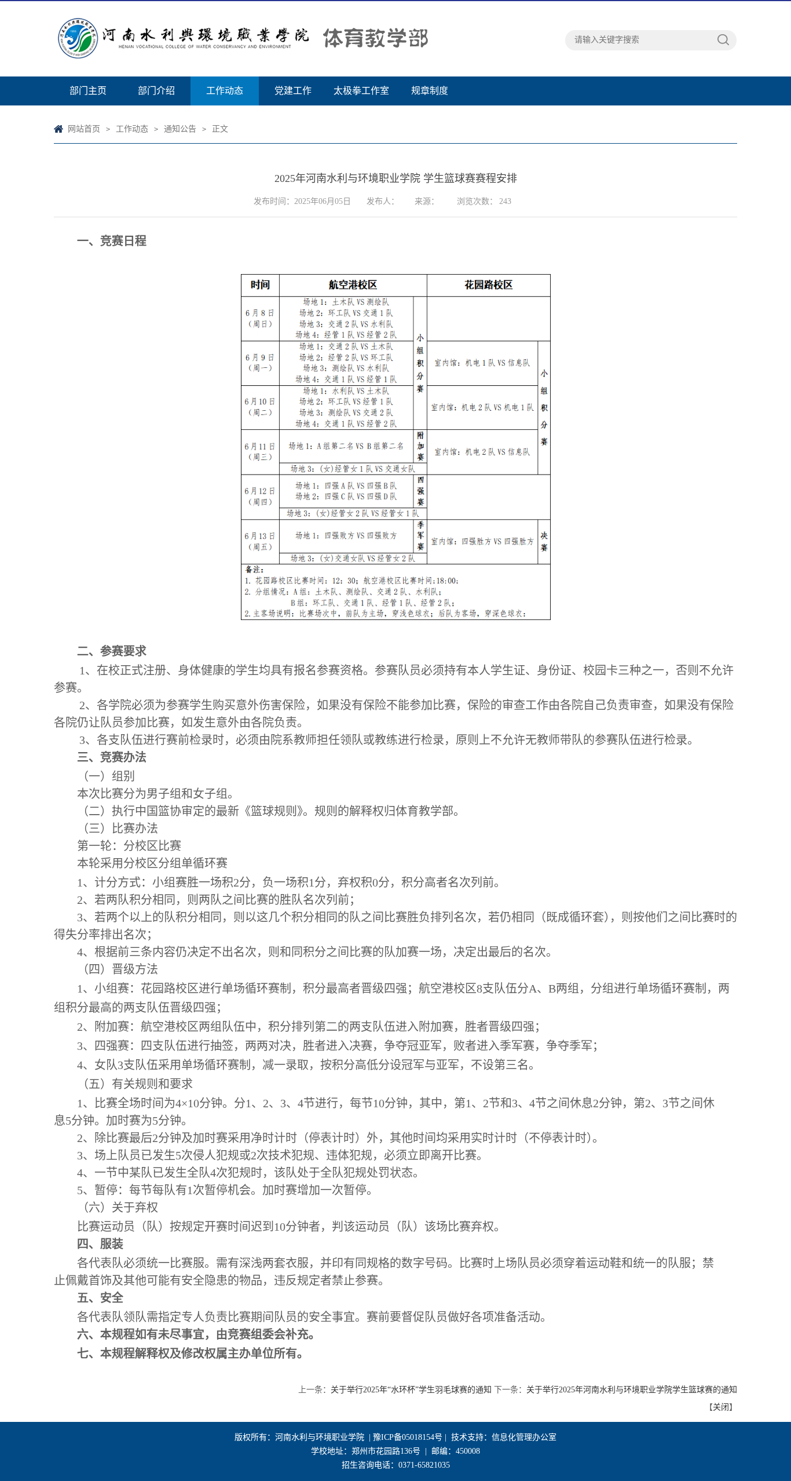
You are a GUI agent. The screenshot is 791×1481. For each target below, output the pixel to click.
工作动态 (224, 91)
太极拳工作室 (361, 91)
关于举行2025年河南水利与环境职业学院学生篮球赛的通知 (631, 1389)
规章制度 (429, 91)
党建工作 (293, 91)
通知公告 (180, 129)
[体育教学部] (308, 38)
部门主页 (88, 91)
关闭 (721, 1407)
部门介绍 (156, 91)
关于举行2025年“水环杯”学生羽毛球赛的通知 (411, 1389)
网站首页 (84, 129)
